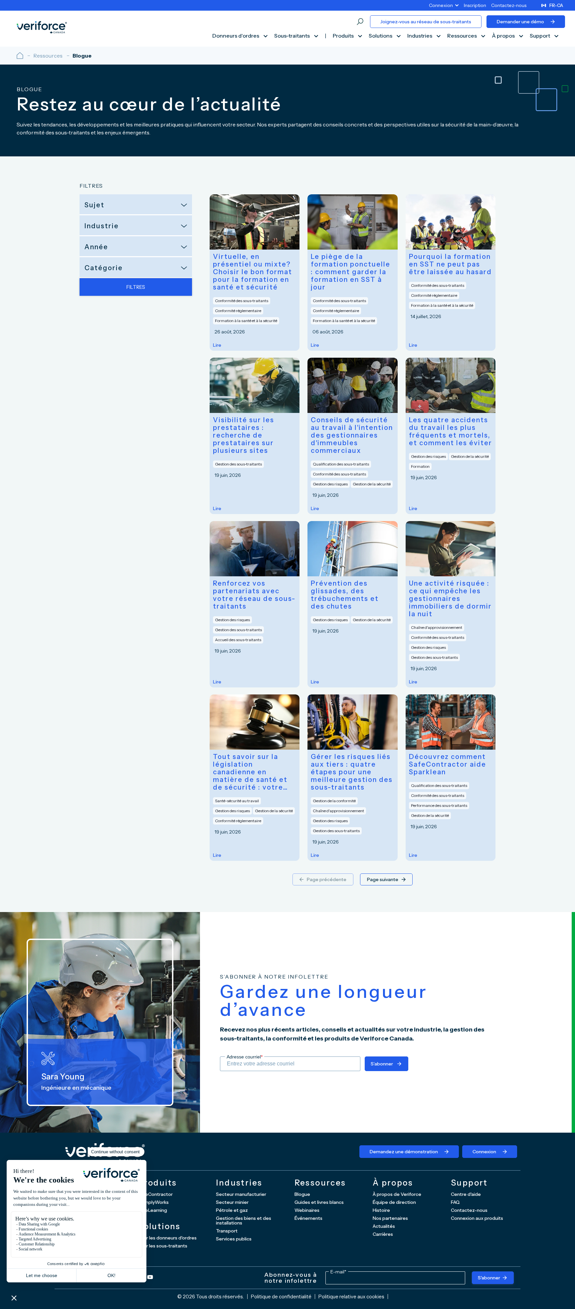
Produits (344, 36)
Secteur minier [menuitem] (232, 1202)
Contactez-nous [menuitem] (508, 5)
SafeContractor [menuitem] (155, 1194)
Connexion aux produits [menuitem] (477, 1218)
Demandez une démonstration (404, 1152)
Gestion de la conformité (334, 800)
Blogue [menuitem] (302, 1194)
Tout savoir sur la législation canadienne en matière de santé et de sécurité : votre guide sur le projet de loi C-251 (253, 772)
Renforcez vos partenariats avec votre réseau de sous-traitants (254, 595)
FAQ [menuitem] (455, 1202)
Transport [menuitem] (227, 1230)
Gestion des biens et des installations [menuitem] (243, 1220)
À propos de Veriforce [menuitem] (397, 1194)
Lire (217, 345)
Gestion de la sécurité (372, 483)
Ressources (462, 36)
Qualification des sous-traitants (341, 464)
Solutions (381, 36)
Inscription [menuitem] (475, 5)
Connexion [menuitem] (441, 5)
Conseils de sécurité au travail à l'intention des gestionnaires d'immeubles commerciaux (352, 435)
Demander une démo (520, 22)
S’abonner (382, 1064)
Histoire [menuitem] (381, 1210)
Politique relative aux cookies (351, 1296)
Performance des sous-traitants (439, 805)
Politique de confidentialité (281, 1296)
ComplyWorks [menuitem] (153, 1202)
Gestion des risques (330, 483)
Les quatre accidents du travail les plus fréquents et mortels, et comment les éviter (450, 431)
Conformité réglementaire (238, 310)
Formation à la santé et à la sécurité (246, 320)
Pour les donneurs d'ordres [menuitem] (167, 1237)
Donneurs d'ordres (236, 36)
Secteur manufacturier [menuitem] (241, 1194)
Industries (420, 36)
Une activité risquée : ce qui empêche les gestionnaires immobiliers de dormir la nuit (450, 599)
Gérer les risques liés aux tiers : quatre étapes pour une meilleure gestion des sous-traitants (352, 772)
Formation (420, 466)
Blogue (82, 55)
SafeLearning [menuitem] (152, 1210)
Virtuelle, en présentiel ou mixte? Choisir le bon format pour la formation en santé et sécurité (252, 272)
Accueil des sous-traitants (238, 639)
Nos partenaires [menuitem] (390, 1218)
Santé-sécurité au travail (237, 800)
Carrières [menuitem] (383, 1234)
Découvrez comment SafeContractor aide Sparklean (447, 764)
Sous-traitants (292, 36)
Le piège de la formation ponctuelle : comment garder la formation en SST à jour (350, 272)
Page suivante (382, 879)
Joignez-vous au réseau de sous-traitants (425, 22)
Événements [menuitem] (308, 1218)
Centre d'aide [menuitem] (466, 1194)
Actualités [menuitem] (384, 1226)
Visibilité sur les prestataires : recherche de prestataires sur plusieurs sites (243, 435)
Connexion (484, 1152)
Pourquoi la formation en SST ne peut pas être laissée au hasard (450, 264)
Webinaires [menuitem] (306, 1210)
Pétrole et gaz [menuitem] (232, 1210)
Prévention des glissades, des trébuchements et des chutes (345, 595)
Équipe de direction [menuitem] (394, 1202)
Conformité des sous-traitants (241, 300)
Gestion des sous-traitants (238, 464)
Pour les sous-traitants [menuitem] (162, 1245)
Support (540, 36)
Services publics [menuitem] (234, 1238)
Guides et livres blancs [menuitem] (319, 1202)
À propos (504, 36)
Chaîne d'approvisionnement (436, 627)
